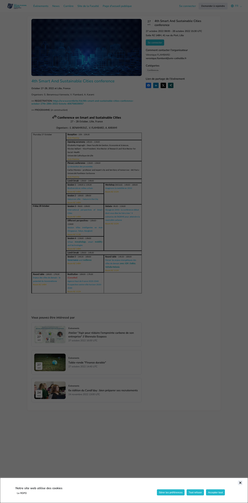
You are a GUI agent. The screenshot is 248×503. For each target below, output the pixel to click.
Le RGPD (22, 493)
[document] (124, 490)
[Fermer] (240, 482)
